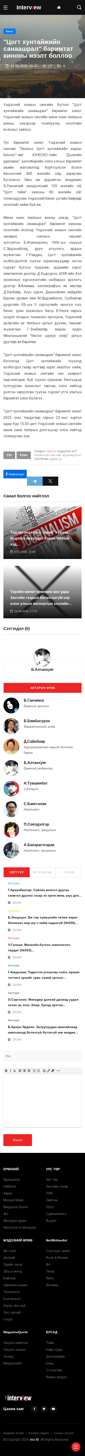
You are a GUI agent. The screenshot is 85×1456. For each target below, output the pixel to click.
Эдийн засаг (13, 1264)
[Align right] (29, 1070)
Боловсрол (12, 1299)
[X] (50, 481)
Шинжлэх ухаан (15, 1285)
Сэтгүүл (16, 872)
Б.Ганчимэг (34, 700)
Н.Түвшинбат (36, 783)
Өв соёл (9, 1251)
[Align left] (20, 1070)
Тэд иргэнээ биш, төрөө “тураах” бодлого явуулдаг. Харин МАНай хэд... (40, 538)
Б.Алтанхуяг (42, 670)
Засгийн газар (57, 1186)
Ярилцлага (11, 1180)
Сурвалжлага (56, 1214)
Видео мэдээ (56, 1377)
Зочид (8, 1356)
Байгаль (9, 1278)
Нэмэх (17, 1140)
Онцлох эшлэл (14, 1350)
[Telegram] (35, 481)
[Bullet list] (34, 1070)
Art (5, 1214)
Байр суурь (54, 1350)
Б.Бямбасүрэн (37, 721)
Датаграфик (55, 1356)
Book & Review (57, 1258)
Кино (9, 31)
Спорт (8, 1319)
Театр (50, 1271)
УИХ (49, 1193)
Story (50, 1207)
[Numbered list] (38, 1070)
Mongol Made (13, 1200)
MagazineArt (12, 1363)
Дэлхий (9, 1258)
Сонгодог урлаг (58, 1251)
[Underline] (14, 1070)
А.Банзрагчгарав (39, 845)
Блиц (50, 1363)
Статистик (54, 1370)
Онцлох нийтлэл (15, 1343)
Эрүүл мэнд (12, 1271)
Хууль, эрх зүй (14, 1306)
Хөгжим (52, 1285)
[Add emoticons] (44, 1070)
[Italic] (10, 1070)
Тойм (50, 1343)
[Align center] (24, 1070)
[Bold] (6, 1070)
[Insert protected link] (53, 1070)
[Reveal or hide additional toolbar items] (58, 1070)
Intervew (29, 7)
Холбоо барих (38, 1433)
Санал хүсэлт (64, 1433)
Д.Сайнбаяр (34, 741)
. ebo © (34, 1439)
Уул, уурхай (12, 1312)
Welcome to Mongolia (19, 1227)
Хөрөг (8, 1193)
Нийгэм (51, 1200)
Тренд (68, 872)
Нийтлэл (9, 1186)
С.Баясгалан (35, 804)
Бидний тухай (13, 1433)
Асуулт (51, 1221)
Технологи (11, 1292)
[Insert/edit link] (48, 1070)
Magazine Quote (15, 1207)
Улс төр (52, 1180)
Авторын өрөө (42, 688)
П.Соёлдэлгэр (36, 824)
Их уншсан (42, 872)
